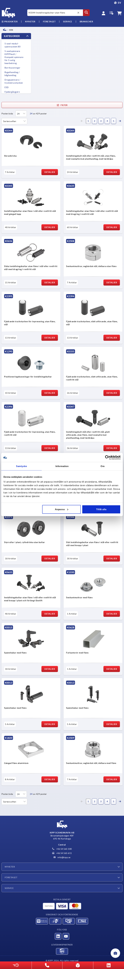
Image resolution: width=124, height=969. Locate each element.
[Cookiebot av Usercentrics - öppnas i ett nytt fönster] (107, 457)
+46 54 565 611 (63, 853)
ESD (7, 87)
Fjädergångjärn (12, 92)
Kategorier (12, 36)
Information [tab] (62, 466)
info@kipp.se (63, 857)
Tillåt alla (101, 509)
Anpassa (60, 509)
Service (9, 888)
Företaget (49, 22)
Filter (64, 105)
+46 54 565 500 (63, 849)
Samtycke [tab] (21, 466)
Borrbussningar (12, 68)
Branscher (86, 22)
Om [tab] (102, 466)
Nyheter (10, 867)
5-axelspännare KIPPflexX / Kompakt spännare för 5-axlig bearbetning (14, 57)
